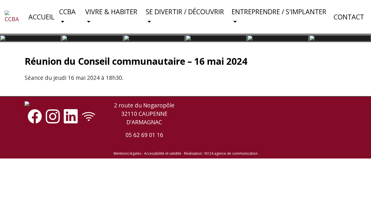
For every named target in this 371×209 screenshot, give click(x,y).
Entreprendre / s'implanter (279, 11)
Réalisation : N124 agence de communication (221, 153)
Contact (349, 16)
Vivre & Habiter (111, 11)
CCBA (67, 11)
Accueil (41, 16)
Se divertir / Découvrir (185, 11)
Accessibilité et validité (162, 153)
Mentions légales (127, 153)
